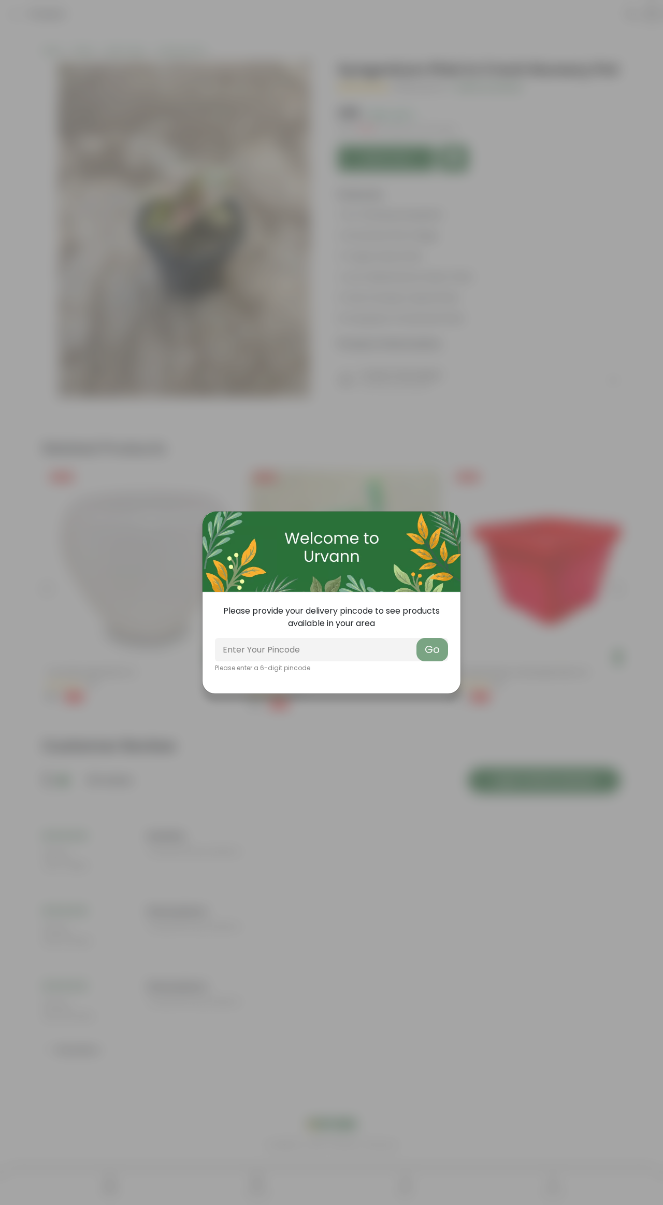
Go (432, 649)
